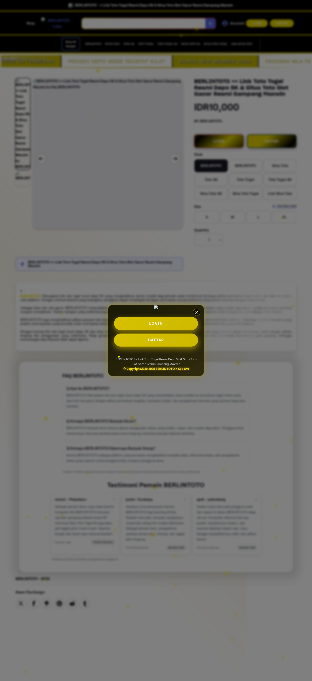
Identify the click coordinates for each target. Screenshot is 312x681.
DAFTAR (156, 339)
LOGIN (156, 323)
